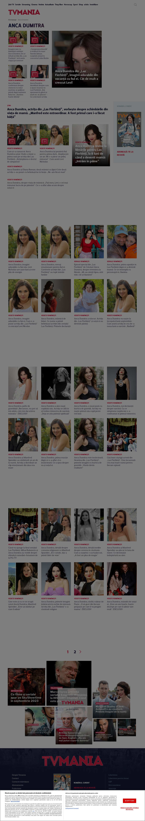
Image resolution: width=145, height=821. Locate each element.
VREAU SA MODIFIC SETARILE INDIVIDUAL (129, 808)
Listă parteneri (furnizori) (72, 808)
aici (33, 811)
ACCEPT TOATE (129, 801)
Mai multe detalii (15, 801)
